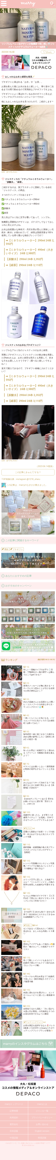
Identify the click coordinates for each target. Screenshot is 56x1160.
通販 (6, 549)
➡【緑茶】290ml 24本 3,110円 (24, 265)
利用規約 (14, 1117)
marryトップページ (14, 1104)
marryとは (42, 1104)
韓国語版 (42, 1138)
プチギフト (17, 549)
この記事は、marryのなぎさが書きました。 (27, 485)
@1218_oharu (11, 172)
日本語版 (14, 1131)
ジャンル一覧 (42, 1111)
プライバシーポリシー (42, 1117)
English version (42, 1131)
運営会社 (14, 1124)
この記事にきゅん (28, 472)
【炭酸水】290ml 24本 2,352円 (24, 259)
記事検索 (14, 1111)
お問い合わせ (42, 1124)
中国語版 (14, 1138)
